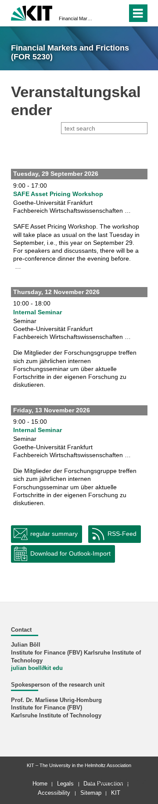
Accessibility (54, 792)
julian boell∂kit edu (37, 668)
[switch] (104, 13)
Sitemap (90, 792)
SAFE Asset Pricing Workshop (58, 193)
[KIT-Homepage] (32, 12)
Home (39, 783)
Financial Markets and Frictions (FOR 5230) (76, 18)
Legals (65, 783)
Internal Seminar (37, 312)
